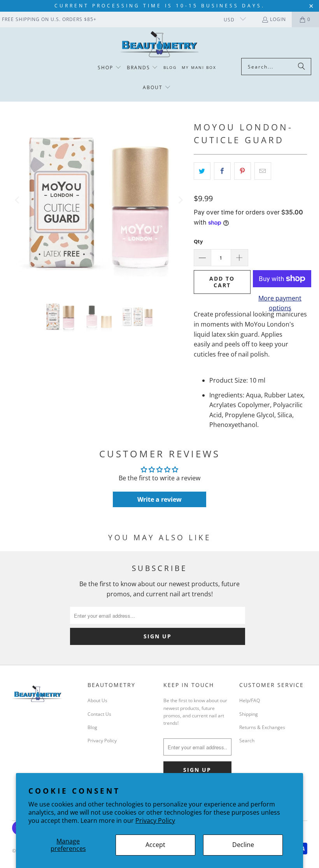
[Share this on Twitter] (202, 171)
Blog (92, 727)
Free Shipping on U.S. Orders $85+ (49, 19)
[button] (109, 68)
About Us (97, 700)
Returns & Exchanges (262, 727)
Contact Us (99, 714)
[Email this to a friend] (262, 171)
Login (278, 19)
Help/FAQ (249, 700)
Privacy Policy (155, 820)
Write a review (159, 499)
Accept (155, 844)
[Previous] (18, 200)
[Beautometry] (159, 44)
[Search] (301, 66)
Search (246, 740)
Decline (243, 844)
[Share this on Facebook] (222, 171)
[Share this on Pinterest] (242, 171)
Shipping (248, 714)
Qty (198, 241)
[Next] (180, 200)
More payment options (279, 303)
